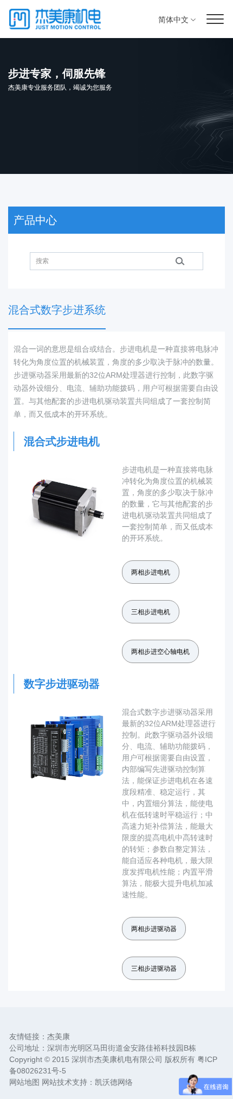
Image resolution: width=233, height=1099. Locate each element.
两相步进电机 (150, 572)
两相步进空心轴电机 (160, 651)
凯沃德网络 (114, 1082)
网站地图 (24, 1082)
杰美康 (58, 1036)
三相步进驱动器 (154, 968)
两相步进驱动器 (154, 929)
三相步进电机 (150, 612)
